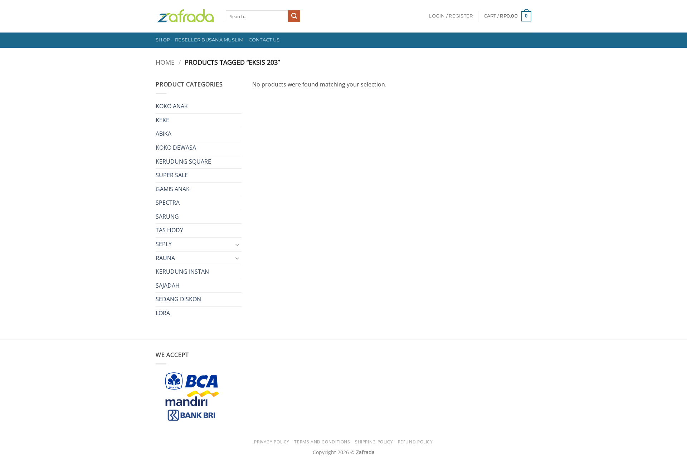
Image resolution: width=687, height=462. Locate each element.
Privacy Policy (271, 442)
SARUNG (167, 216)
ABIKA (163, 134)
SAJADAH (168, 285)
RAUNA (165, 258)
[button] (451, 16)
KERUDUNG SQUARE (183, 161)
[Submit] (294, 16)
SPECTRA (168, 203)
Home (165, 62)
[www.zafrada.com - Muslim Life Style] (185, 16)
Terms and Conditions (322, 442)
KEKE (162, 120)
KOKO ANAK (172, 106)
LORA (163, 313)
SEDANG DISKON (178, 299)
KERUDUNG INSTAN (182, 271)
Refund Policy (415, 442)
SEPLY (164, 244)
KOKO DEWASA (176, 147)
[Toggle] (237, 244)
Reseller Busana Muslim (209, 40)
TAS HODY (169, 230)
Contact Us (264, 40)
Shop (163, 40)
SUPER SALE (172, 175)
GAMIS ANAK (173, 189)
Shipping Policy (374, 442)
